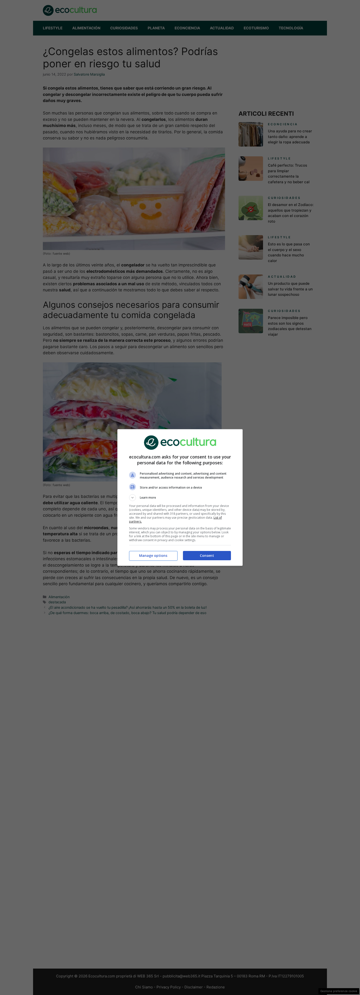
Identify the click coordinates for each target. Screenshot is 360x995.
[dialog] (180, 497)
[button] (180, 497)
